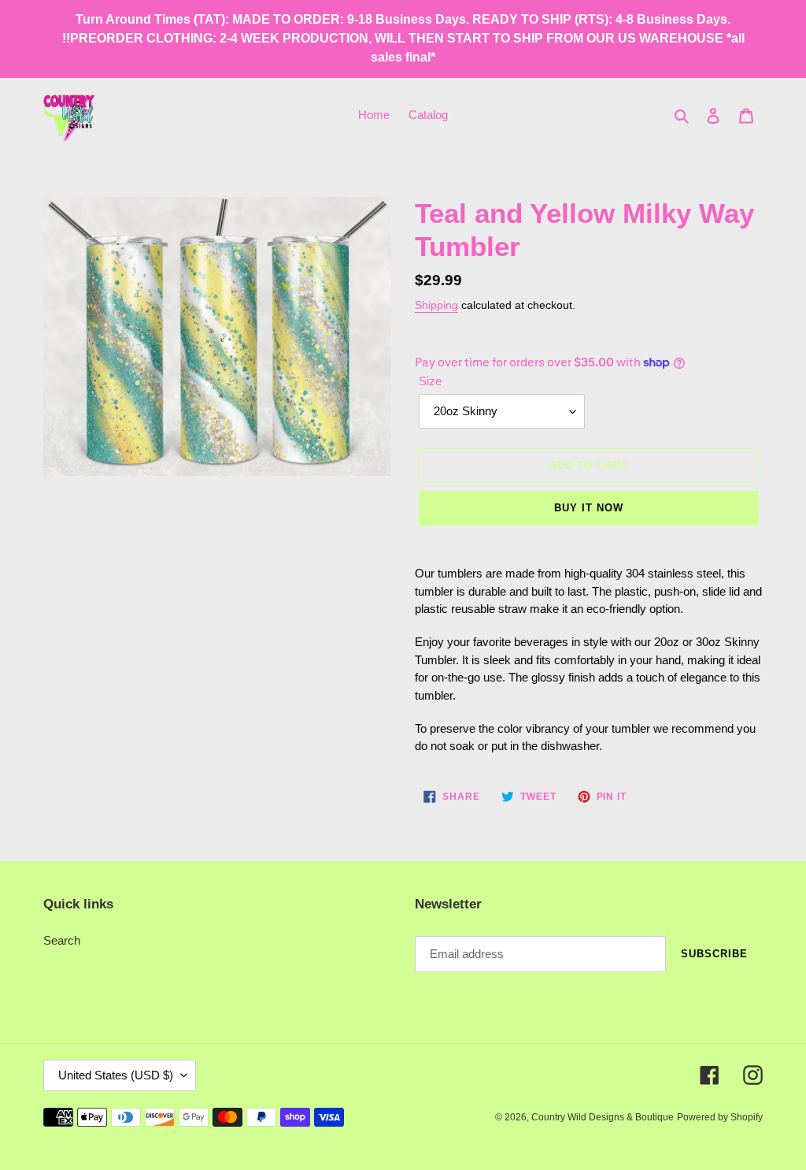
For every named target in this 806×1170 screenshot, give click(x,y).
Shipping (436, 305)
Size (430, 381)
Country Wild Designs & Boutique (602, 1117)
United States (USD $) (115, 1075)
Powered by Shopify (720, 1117)
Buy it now (588, 508)
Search (61, 940)
